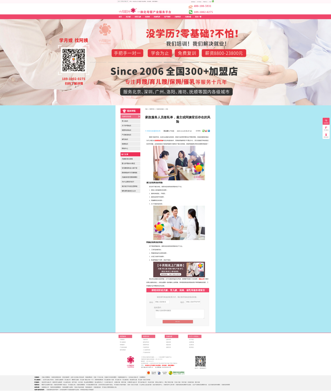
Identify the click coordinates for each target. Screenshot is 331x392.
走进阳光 (191, 344)
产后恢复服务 (123, 347)
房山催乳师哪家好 (89, 382)
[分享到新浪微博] (206, 131)
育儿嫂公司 (68, 379)
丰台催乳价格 (67, 382)
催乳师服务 (123, 350)
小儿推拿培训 (146, 350)
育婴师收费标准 (99, 379)
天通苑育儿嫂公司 (132, 382)
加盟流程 (168, 344)
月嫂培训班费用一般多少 (60, 384)
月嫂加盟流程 (97, 387)
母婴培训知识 (126, 130)
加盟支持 (168, 347)
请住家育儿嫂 (133, 379)
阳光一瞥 (198, 17)
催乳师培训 (146, 342)
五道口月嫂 (177, 382)
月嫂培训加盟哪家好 (55, 387)
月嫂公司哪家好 (46, 377)
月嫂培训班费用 (225, 384)
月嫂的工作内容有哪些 (110, 377)
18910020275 (203, 368)
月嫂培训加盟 (126, 116)
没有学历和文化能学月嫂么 (105, 384)
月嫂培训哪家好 (81, 384)
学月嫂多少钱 (71, 384)
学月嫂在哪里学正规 (91, 384)
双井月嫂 (184, 382)
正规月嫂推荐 (65, 377)
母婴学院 (151, 109)
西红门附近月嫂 (169, 382)
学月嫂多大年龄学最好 (120, 384)
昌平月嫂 (74, 382)
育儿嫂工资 (118, 379)
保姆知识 (125, 144)
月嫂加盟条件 (88, 387)
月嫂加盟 (188, 17)
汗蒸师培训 (146, 347)
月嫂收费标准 (88, 377)
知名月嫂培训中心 (157, 384)
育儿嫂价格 (125, 379)
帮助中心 (205, 1)
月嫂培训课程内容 (56, 377)
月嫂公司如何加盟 (79, 387)
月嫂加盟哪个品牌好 (67, 387)
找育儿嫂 (138, 17)
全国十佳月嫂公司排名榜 (77, 377)
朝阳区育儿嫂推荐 (57, 382)
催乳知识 (125, 139)
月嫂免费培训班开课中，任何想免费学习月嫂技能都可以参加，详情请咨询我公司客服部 (70, 389)
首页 (120, 17)
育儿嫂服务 (123, 342)
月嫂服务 (122, 339)
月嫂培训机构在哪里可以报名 (183, 384)
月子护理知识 (126, 125)
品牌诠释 (168, 339)
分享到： (199, 131)
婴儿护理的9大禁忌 (128, 163)
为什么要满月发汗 (128, 182)
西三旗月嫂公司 (142, 382)
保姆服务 (122, 344)
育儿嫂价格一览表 (109, 379)
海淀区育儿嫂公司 (46, 382)
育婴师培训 (146, 344)
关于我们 (199, 1)
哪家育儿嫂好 (75, 379)
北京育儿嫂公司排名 (48, 379)
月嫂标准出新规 (127, 159)
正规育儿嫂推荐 (59, 379)
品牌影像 (191, 342)
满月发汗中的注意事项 (129, 186)
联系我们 (193, 1)
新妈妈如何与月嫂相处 (129, 172)
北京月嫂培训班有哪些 (214, 384)
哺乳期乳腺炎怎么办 (129, 191)
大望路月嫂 (117, 382)
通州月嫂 (123, 382)
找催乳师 (157, 17)
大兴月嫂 (80, 382)
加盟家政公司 (45, 387)
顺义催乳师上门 (99, 382)
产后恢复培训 (146, 352)
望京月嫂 (197, 382)
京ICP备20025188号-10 (147, 367)
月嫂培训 (178, 17)
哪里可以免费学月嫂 (47, 384)
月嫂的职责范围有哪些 (129, 177)
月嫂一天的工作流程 (132, 384)
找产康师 (167, 17)
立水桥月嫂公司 (108, 382)
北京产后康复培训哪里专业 (199, 384)
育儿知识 (125, 121)
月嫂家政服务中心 (122, 377)
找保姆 (147, 17)
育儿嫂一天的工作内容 (144, 379)
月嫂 (146, 109)
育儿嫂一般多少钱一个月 (87, 379)
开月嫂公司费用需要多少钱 (109, 387)
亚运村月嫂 (151, 382)
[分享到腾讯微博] (209, 131)
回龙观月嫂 (191, 382)
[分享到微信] (203, 131)
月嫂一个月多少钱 (98, 377)
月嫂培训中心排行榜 (169, 384)
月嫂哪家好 (142, 377)
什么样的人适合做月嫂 (145, 384)
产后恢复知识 (126, 135)
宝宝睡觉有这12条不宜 (129, 168)
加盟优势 (168, 342)
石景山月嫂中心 (159, 382)
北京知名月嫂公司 (133, 377)
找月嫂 (128, 17)
